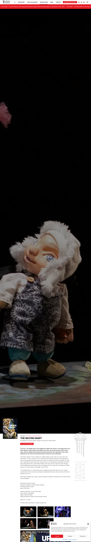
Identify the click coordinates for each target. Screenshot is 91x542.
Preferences (83, 536)
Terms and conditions (72, 539)
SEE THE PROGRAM (27, 443)
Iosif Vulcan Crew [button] (32, 2)
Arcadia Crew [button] (44, 2)
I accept (57, 536)
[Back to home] (6, 2)
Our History (21, 2)
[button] (88, 524)
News (51, 2)
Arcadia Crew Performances (33, 436)
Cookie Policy (65, 539)
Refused (70, 536)
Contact (58, 2)
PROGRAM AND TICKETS (70, 2)
